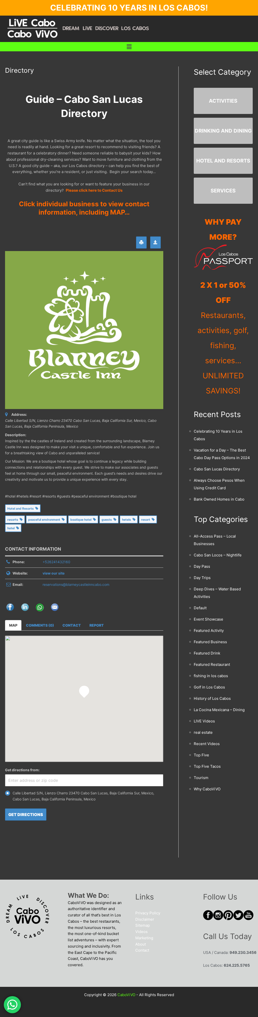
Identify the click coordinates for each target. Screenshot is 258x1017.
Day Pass (202, 566)
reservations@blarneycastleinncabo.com (76, 584)
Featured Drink (207, 653)
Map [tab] (13, 625)
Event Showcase (208, 619)
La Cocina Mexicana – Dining (219, 709)
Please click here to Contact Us (94, 190)
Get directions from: (22, 770)
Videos (141, 931)
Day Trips (202, 577)
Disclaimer (144, 919)
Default (200, 607)
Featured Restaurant (212, 664)
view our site (53, 573)
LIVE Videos (204, 721)
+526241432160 (56, 562)
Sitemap (142, 925)
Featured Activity (209, 630)
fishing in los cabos (211, 675)
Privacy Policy (147, 913)
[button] (129, 46)
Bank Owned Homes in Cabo (219, 499)
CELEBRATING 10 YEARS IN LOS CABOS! (129, 8)
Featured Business (210, 641)
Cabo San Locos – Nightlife (218, 555)
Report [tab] (96, 625)
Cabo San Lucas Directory (217, 469)
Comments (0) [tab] (40, 625)
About (140, 944)
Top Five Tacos (207, 766)
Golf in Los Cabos (209, 687)
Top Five (201, 755)
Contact (142, 950)
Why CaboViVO (207, 789)
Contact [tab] (71, 625)
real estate (203, 732)
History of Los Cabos (212, 698)
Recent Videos (207, 743)
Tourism (201, 777)
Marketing (144, 937)
